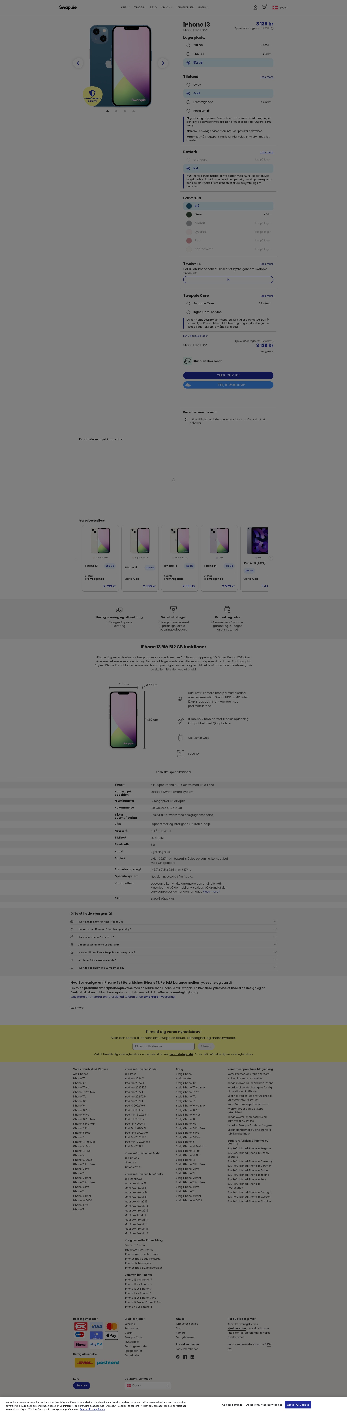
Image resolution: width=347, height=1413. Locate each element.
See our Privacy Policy (92, 1409)
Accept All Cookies (298, 1404)
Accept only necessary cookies (264, 1404)
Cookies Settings (232, 1404)
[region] (173, 1405)
